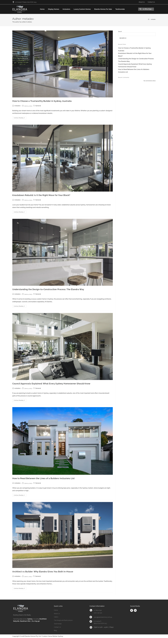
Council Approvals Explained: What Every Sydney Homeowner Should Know (51, 383)
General (38, 106)
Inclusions (66, 9)
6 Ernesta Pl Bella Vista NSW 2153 (25, 2)
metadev (153, 19)
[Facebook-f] (131, 610)
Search (120, 31)
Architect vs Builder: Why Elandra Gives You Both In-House (42, 571)
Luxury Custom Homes (82, 9)
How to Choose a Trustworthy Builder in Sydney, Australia (42, 101)
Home (42, 9)
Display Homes (53, 9)
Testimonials (120, 9)
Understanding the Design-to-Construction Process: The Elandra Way (48, 289)
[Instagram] (135, 610)
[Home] (148, 19)
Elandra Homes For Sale (103, 9)
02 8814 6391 (147, 9)
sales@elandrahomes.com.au (103, 617)
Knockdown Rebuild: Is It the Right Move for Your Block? (41, 195)
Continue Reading (20, 117)
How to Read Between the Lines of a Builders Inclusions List (43, 478)
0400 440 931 (98, 613)
